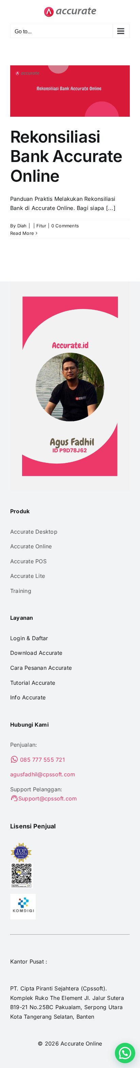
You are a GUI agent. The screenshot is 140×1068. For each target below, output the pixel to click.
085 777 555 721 (41, 759)
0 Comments (65, 225)
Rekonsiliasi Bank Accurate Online (66, 156)
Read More (22, 233)
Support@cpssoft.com (47, 798)
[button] (125, 1053)
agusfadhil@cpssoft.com (42, 774)
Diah (22, 225)
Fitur (41, 225)
